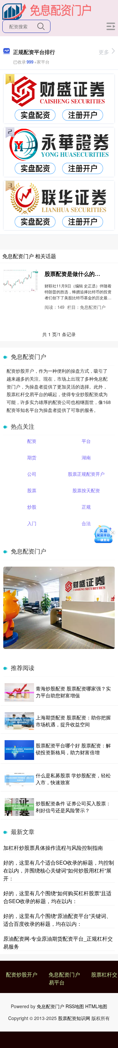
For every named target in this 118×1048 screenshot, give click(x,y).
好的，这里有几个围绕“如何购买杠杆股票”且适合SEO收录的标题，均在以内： (57, 897)
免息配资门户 (64, 974)
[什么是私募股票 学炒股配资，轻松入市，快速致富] (19, 779)
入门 (31, 523)
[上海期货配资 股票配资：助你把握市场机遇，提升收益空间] (19, 721)
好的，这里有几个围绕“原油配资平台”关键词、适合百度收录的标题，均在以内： (57, 919)
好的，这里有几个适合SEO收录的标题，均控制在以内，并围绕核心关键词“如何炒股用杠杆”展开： (58, 870)
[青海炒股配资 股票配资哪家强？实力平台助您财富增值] (19, 692)
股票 (31, 490)
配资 (31, 441)
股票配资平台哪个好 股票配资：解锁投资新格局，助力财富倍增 (73, 749)
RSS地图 (75, 1006)
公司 (31, 473)
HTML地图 (96, 1006)
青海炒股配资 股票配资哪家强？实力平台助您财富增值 (73, 692)
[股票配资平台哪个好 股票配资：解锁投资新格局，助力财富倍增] (19, 750)
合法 (86, 523)
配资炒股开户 (21, 974)
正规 (86, 506)
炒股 (31, 506)
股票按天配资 (86, 490)
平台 (86, 441)
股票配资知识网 (74, 1018)
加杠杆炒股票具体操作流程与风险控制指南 (53, 847)
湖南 (86, 457)
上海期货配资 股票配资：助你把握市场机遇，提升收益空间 (73, 721)
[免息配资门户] (46, 11)
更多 (104, 52)
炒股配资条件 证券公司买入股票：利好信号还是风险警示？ (73, 807)
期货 (31, 457)
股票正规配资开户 (86, 473)
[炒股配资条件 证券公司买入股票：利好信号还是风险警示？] (19, 807)
